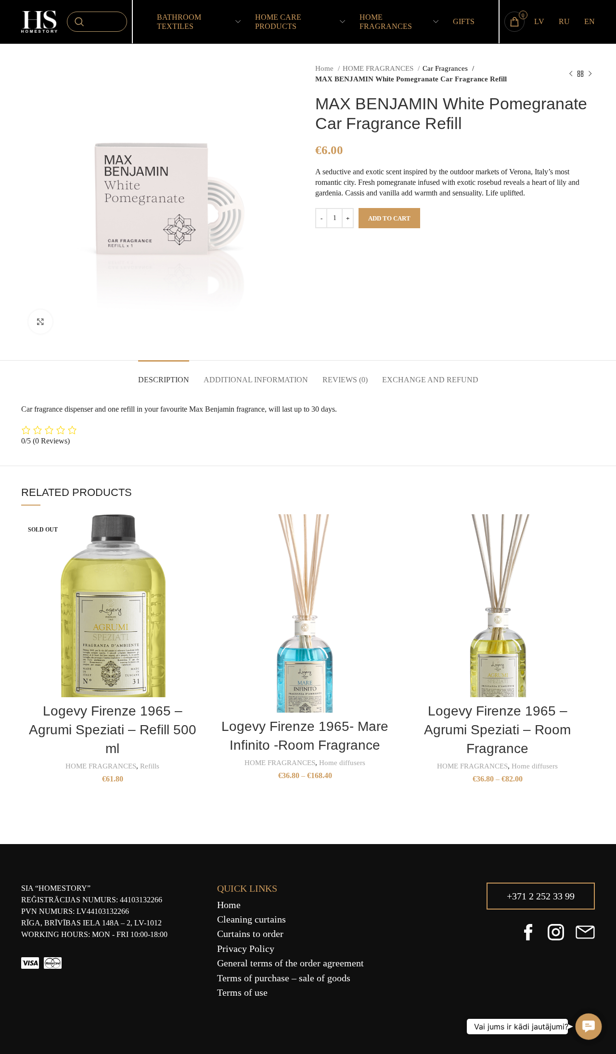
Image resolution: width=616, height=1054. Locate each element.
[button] (588, 1026)
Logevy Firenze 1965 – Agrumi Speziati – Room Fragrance (497, 729)
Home (325, 68)
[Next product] (590, 73)
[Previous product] (571, 73)
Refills (149, 766)
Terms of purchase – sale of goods (283, 978)
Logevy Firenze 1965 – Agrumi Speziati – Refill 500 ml (112, 729)
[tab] (163, 375)
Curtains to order (250, 933)
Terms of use (242, 992)
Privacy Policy (245, 948)
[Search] (97, 21)
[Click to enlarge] (40, 322)
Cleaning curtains (251, 919)
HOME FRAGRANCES (379, 68)
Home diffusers (342, 762)
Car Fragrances (446, 68)
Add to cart (389, 218)
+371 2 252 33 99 (541, 896)
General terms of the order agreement (290, 963)
